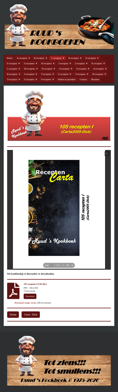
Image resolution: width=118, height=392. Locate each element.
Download (30, 296)
